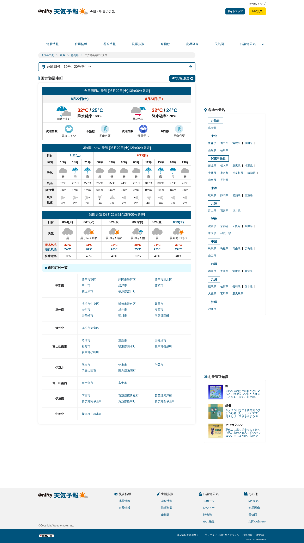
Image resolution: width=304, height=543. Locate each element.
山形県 (212, 150)
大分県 (212, 293)
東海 (62, 55)
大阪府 (236, 226)
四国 (214, 264)
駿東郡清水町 (127, 346)
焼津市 (122, 285)
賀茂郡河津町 (163, 395)
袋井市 (122, 309)
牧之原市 (87, 291)
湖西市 (159, 309)
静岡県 (75, 55)
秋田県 (249, 143)
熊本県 (249, 286)
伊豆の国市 (89, 370)
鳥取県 (212, 248)
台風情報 (81, 44)
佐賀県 (224, 286)
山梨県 (212, 179)
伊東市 (122, 364)
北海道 (215, 120)
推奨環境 (248, 535)
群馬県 (236, 165)
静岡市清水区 (163, 279)
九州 (214, 279)
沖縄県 (212, 309)
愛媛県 (236, 271)
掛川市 (86, 309)
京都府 (224, 226)
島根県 (224, 248)
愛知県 (236, 195)
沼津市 (86, 340)
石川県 (224, 210)
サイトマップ (235, 11)
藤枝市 (159, 285)
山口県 (212, 255)
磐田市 (159, 303)
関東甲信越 (218, 158)
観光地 (207, 514)
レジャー (209, 507)
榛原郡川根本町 (92, 414)
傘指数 (165, 44)
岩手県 (224, 143)
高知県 (249, 271)
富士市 (122, 383)
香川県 (224, 271)
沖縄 (214, 302)
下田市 (86, 395)
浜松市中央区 (90, 303)
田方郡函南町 (127, 370)
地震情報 (52, 44)
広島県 (249, 248)
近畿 (214, 218)
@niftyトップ (257, 3)
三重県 (249, 195)
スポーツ (209, 501)
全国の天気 (47, 55)
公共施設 (209, 521)
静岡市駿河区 (127, 279)
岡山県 (236, 248)
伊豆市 (159, 364)
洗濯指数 (138, 44)
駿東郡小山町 (90, 352)
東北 (214, 136)
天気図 (219, 44)
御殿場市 (160, 340)
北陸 (214, 203)
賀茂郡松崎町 (127, 401)
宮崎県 (224, 293)
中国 (214, 241)
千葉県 (212, 172)
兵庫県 (249, 226)
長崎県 (236, 286)
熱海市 (86, 364)
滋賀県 (212, 226)
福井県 (236, 210)
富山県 (212, 210)
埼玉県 (249, 165)
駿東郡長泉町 (163, 346)
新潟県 (251, 172)
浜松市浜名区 (127, 303)
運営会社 (261, 535)
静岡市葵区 (89, 279)
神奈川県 (237, 172)
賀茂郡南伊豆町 (92, 401)
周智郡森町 (162, 315)
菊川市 (122, 315)
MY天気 (257, 11)
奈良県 (212, 233)
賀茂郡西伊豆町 (165, 401)
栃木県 (224, 165)
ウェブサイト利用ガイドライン (222, 535)
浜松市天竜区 (90, 328)
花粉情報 (109, 44)
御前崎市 (87, 315)
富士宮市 (87, 383)
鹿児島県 (237, 293)
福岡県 (212, 286)
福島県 (224, 150)
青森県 (212, 143)
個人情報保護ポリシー (188, 535)
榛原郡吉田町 (127, 291)
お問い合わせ (257, 521)
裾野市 (86, 346)
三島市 (122, 340)
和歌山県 (225, 233)
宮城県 (236, 143)
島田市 (86, 285)
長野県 (224, 179)
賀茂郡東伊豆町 (128, 395)
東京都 (224, 172)
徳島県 (212, 271)
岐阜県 (212, 195)
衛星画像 (192, 44)
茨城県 (212, 165)
